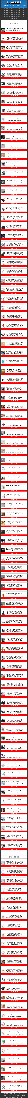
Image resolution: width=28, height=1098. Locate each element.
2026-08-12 (7, 11)
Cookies (14, 1095)
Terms (5, 1095)
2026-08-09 (7, 13)
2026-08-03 (7, 16)
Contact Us (19, 1097)
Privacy (9, 1095)
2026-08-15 (7, 9)
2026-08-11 (14, 11)
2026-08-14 (14, 9)
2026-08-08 (14, 13)
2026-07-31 (14, 18)
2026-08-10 (21, 11)
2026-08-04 (21, 15)
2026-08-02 (14, 16)
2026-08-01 (21, 16)
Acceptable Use (21, 1095)
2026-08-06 (7, 15)
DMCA (13, 1097)
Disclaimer (8, 1097)
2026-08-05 (14, 15)
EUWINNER (14, 2)
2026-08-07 (21, 13)
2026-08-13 (21, 9)
